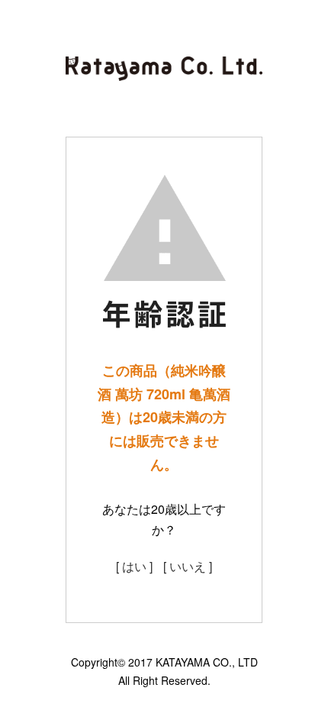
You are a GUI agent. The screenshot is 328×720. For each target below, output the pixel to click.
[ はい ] (134, 566)
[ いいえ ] (187, 566)
